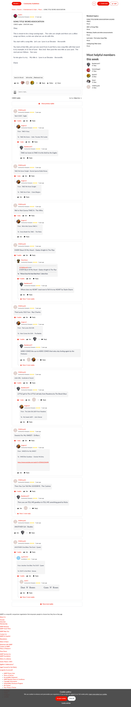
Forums (19, 9)
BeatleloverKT (28, 146)
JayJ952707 (24, 557)
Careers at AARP (5, 646)
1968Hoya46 (22, 110)
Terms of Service (9, 675)
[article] (47, 115)
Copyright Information (10, 681)
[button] (103, 4)
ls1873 (26, 581)
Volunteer (3, 622)
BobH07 (94, 74)
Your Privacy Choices (10, 687)
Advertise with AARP (6, 644)
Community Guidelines (31, 3)
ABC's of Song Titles (92, 27)
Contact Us (3, 634)
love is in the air (18, 77)
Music (40, 9)
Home (13, 9)
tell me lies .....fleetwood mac (34, 77)
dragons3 (24, 125)
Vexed (94, 80)
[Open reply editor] (47, 92)
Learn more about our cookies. (98, 694)
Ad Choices (7, 685)
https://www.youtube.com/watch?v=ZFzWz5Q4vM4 (33, 462)
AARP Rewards (4, 626)
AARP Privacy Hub (9, 673)
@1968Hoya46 (23, 267)
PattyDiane (24, 260)
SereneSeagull (96, 69)
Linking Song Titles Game (94, 43)
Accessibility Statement (10, 677)
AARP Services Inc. (5, 654)
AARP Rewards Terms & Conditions (14, 679)
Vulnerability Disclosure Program (13, 683)
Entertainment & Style (30, 9)
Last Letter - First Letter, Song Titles (97, 38)
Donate (2, 620)
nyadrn (20, 15)
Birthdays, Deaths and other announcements (100, 32)
